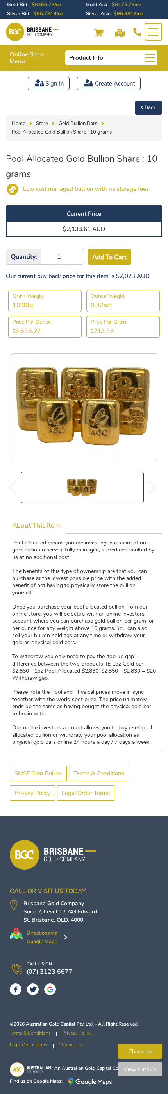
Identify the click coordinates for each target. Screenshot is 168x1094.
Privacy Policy (32, 793)
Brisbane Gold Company (53, 903)
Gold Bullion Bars (78, 123)
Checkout (140, 1051)
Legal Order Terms (86, 793)
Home (18, 123)
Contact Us (70, 1045)
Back (150, 107)
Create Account (115, 84)
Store (42, 123)
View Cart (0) (139, 1069)
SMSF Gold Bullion (38, 773)
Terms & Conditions (98, 773)
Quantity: (24, 256)
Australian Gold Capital (86, 1068)
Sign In (55, 84)
